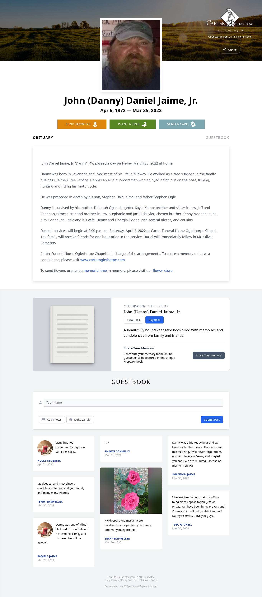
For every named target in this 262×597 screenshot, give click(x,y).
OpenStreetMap (135, 586)
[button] (131, 491)
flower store (162, 270)
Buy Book (154, 320)
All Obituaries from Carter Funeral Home (229, 36)
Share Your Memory (208, 355)
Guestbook (217, 137)
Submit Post (212, 419)
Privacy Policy (120, 580)
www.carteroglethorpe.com (102, 259)
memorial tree (95, 270)
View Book (133, 320)
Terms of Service (141, 580)
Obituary (43, 137)
